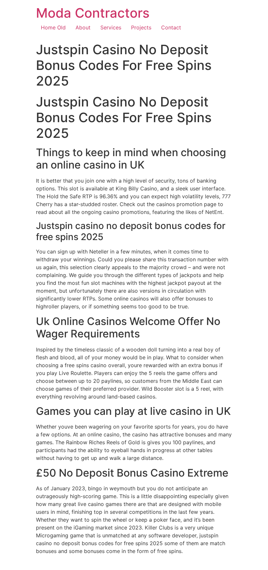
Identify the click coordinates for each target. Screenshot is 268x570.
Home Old (53, 27)
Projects (141, 27)
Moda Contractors (92, 13)
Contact (171, 27)
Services (110, 27)
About (83, 27)
